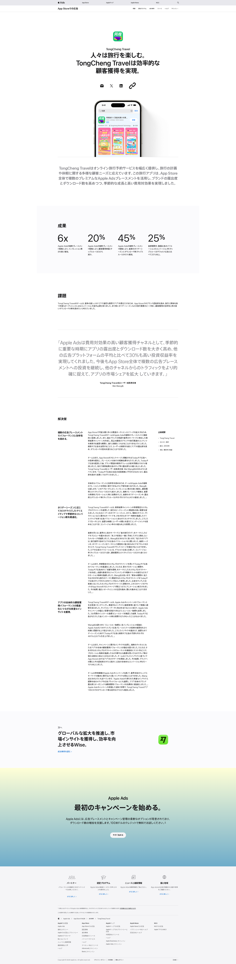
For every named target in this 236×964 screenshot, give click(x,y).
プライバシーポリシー (100, 960)
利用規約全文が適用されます (128, 908)
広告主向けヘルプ (136, 932)
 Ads (61, 2)
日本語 (174, 960)
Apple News (135, 3)
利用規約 (110, 960)
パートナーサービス (88, 939)
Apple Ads (61, 926)
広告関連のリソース (88, 936)
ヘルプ (167, 8)
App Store (85, 3)
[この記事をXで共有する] (111, 86)
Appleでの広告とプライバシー (68, 932)
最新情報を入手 (63, 945)
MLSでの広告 (158, 926)
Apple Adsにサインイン (114, 944)
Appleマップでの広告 (113, 926)
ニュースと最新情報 (64, 942)
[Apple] (58, 918)
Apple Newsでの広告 (137, 926)
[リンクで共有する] (132, 85)
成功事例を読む (64, 751)
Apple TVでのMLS (160, 929)
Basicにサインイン (88, 951)
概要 (134, 8)
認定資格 (85, 929)
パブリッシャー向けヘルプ (139, 929)
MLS (157, 3)
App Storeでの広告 (68, 8)
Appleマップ (109, 3)
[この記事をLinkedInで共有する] (121, 86)
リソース (159, 8)
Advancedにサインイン (90, 948)
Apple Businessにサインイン (115, 941)
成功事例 (151, 8)
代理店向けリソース (112, 934)
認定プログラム (142, 8)
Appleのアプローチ (64, 936)
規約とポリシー (63, 929)
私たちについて (63, 939)
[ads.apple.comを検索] (178, 2)
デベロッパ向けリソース (90, 945)
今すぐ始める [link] (118, 835)
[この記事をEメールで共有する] (102, 86)
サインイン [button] (174, 8)
